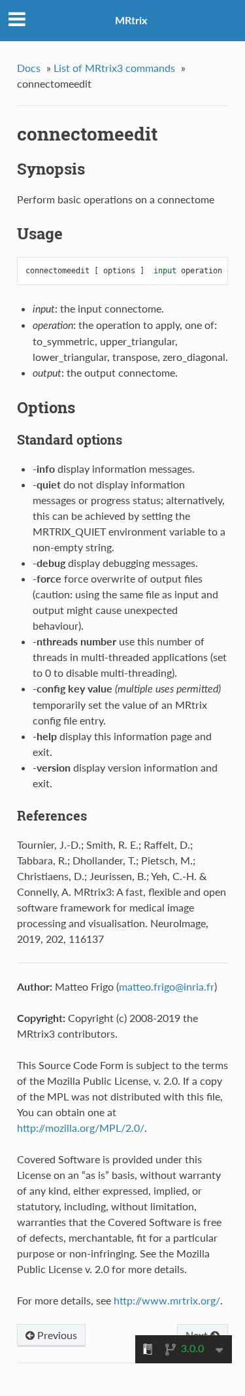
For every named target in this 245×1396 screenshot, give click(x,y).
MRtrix (131, 20)
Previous (56, 1335)
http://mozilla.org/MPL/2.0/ (80, 1127)
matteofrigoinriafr (166, 986)
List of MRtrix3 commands (114, 67)
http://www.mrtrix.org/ (167, 1300)
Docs (29, 67)
